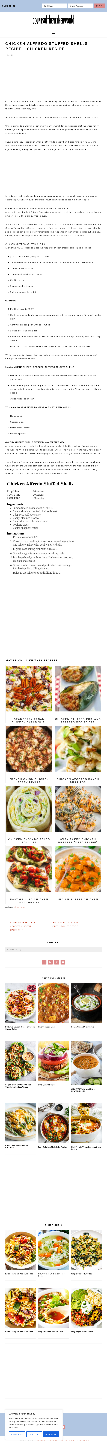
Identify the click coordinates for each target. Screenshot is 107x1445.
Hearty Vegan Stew (46, 1027)
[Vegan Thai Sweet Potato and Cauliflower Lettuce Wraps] (20, 1061)
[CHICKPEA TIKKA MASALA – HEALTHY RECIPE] (86, 1063)
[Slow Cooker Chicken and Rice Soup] (53, 1250)
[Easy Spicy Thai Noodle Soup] (53, 1308)
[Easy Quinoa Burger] (53, 1061)
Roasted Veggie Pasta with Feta (19, 1274)
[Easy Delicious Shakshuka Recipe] (53, 1123)
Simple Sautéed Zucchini (81, 1274)
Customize (17, 1434)
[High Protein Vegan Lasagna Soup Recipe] (86, 1123)
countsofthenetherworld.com (49, 1440)
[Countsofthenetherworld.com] (53, 27)
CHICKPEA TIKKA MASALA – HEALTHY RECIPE (83, 1090)
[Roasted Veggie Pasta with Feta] (20, 1250)
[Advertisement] (53, 79)
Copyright (69, 1440)
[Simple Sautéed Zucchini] (86, 1250)
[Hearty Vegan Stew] (53, 1003)
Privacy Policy (82, 1440)
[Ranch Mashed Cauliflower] (86, 1003)
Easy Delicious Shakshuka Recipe (52, 1147)
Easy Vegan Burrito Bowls (82, 1332)
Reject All (34, 1434)
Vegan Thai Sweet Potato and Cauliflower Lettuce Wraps (18, 1086)
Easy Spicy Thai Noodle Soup (50, 1332)
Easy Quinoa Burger (46, 1085)
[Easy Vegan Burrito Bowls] (86, 1308)
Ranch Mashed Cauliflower (82, 1027)
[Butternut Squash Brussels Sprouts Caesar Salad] (20, 1003)
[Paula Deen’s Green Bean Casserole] (20, 1122)
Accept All (51, 1434)
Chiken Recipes (19, 907)
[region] (34, 1424)
